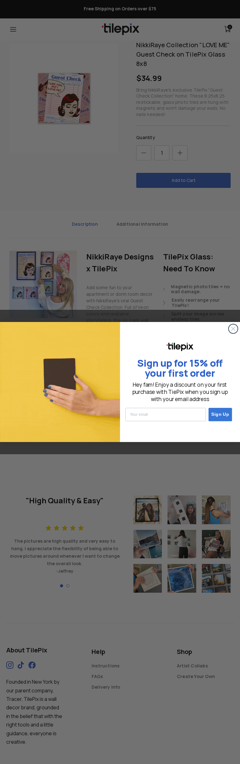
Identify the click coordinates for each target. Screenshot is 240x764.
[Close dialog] (233, 329)
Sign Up (220, 414)
